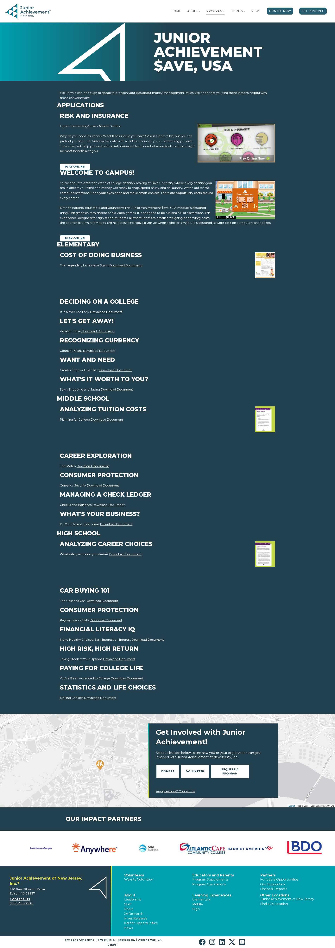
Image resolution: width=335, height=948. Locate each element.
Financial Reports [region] (273, 889)
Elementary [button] (201, 899)
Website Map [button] (147, 939)
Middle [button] (197, 904)
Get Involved (313, 11)
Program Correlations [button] (209, 884)
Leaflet (291, 805)
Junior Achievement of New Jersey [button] (287, 899)
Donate (167, 771)
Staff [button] (128, 904)
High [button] (196, 909)
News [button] (128, 928)
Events (237, 11)
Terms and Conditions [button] (78, 939)
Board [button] (129, 909)
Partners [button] (268, 875)
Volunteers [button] (134, 875)
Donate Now (280, 11)
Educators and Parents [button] (213, 875)
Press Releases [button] (135, 918)
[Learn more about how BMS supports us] (141, 848)
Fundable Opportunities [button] (279, 879)
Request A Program (229, 771)
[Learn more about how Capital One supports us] (248, 848)
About (192, 11)
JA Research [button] (133, 914)
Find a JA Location (274, 904)
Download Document (125, 265)
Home (176, 11)
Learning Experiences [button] (211, 895)
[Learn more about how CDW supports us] (302, 848)
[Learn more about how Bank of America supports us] (33, 848)
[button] (199, 11)
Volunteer (195, 771)
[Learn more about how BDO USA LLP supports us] (87, 848)
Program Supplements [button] (210, 879)
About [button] (129, 895)
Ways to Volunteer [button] (138, 879)
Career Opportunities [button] (140, 923)
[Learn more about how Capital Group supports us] (194, 848)
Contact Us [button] (20, 899)
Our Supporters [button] (272, 884)
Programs (215, 11)
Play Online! (75, 166)
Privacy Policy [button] (106, 939)
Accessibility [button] (126, 939)
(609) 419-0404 (21, 903)
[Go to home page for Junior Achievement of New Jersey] (28, 11)
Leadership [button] (132, 899)
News (256, 11)
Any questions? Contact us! (175, 791)
